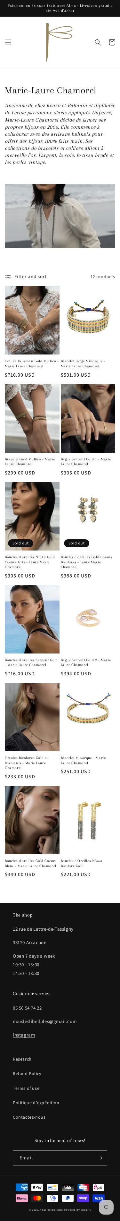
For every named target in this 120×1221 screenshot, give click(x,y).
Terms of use (26, 1088)
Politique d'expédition (36, 1103)
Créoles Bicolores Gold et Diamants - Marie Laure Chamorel (26, 763)
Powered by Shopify (77, 1209)
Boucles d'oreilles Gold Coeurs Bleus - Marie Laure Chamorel (31, 863)
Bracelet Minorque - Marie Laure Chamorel (83, 760)
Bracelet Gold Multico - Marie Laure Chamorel (30, 461)
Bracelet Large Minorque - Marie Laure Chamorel (83, 363)
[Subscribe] (100, 1158)
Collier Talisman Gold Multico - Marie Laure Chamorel (32, 363)
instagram (24, 1035)
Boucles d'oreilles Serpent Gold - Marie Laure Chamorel (31, 662)
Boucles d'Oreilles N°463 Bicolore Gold (81, 863)
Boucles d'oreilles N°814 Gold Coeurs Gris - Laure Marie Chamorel (30, 562)
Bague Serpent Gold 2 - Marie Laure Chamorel (86, 662)
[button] (8, 42)
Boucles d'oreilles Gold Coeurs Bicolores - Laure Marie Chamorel (87, 562)
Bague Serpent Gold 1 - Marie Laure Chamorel (86, 461)
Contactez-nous (29, 1117)
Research (22, 1059)
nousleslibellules (51, 1209)
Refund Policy (27, 1073)
